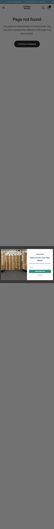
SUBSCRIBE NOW (40, 271)
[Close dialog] (51, 250)
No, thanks (40, 275)
